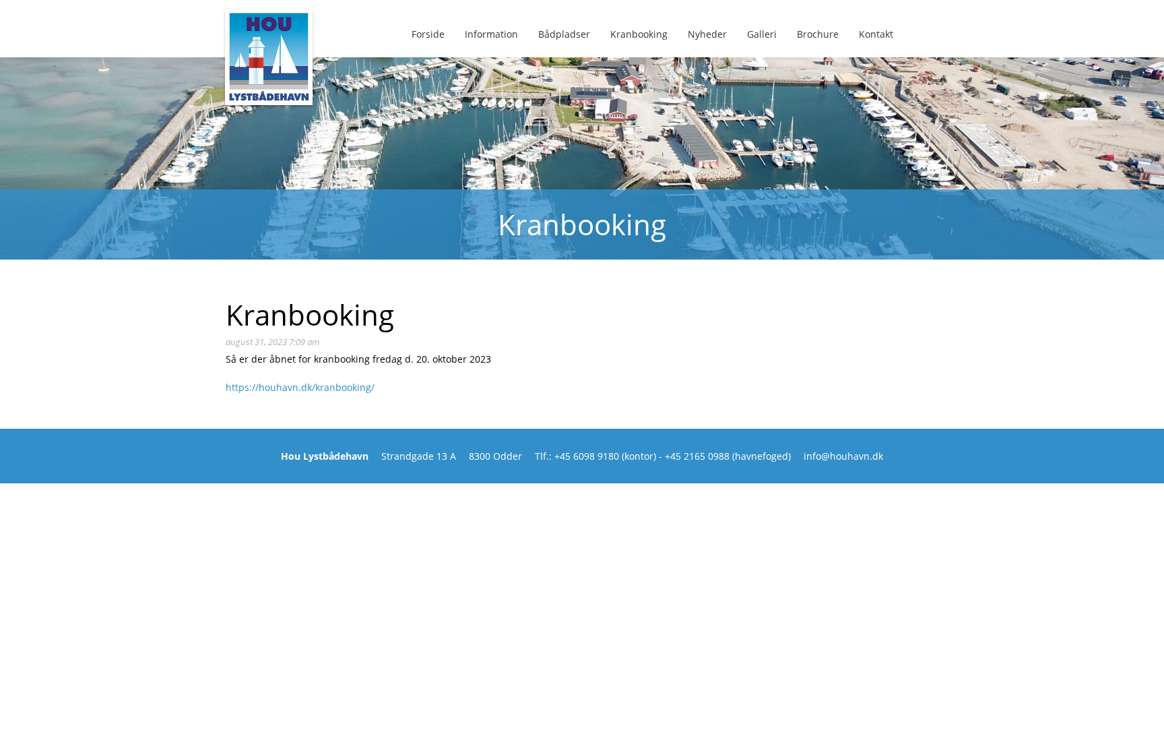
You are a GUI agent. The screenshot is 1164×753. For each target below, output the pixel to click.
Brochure (818, 34)
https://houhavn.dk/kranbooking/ (300, 387)
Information (491, 34)
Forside (428, 34)
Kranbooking (639, 34)
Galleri (762, 34)
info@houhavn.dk (843, 456)
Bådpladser (564, 34)
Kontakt (876, 34)
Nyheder (707, 34)
